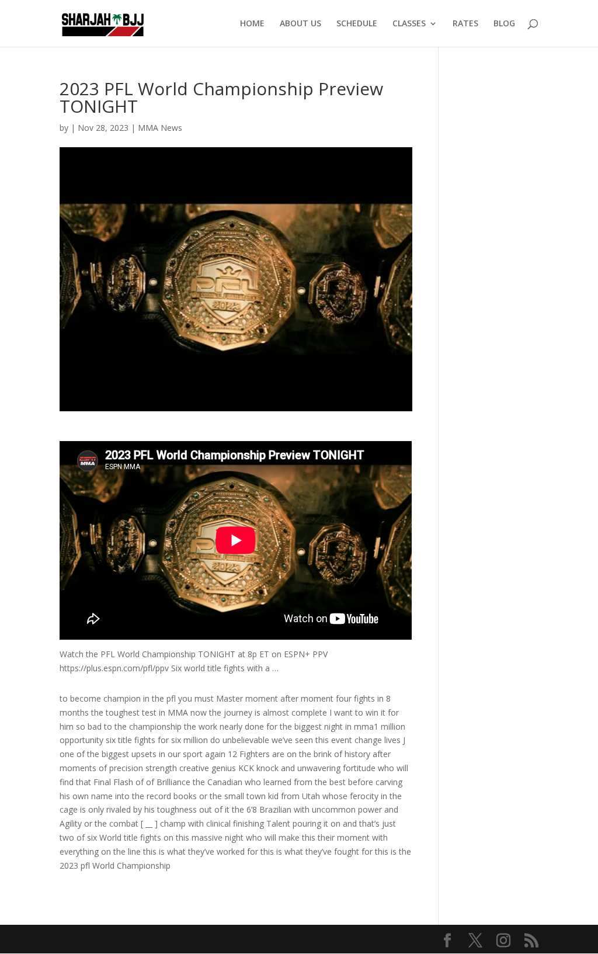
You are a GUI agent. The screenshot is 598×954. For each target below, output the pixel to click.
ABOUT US (300, 24)
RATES (465, 24)
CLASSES (409, 24)
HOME (252, 24)
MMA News (160, 127)
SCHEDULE (356, 24)
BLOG (504, 24)
